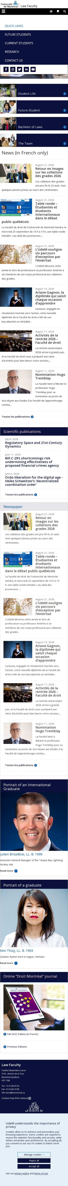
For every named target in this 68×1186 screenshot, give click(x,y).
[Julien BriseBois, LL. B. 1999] (34, 821)
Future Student (29, 110)
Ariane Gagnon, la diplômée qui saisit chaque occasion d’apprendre (50, 297)
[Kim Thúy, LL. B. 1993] (34, 917)
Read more (6, 870)
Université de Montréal (9, 4)
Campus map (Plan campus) (15, 1098)
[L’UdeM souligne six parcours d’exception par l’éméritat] (16, 254)
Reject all (34, 1160)
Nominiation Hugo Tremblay (50, 376)
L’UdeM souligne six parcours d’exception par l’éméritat (48, 255)
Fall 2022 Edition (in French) (22, 1034)
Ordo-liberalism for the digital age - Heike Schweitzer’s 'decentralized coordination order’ (34, 481)
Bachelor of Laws (30, 127)
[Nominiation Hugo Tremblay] (16, 382)
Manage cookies (34, 1154)
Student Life (27, 94)
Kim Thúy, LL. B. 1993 (16, 950)
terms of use (41, 1173)
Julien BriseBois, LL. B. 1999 (21, 854)
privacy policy (22, 1173)
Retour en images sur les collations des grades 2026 (49, 172)
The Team (25, 143)
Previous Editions (17, 1046)
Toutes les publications (16, 416)
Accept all (34, 1166)
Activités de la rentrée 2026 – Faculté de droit (48, 339)
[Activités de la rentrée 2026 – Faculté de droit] (16, 341)
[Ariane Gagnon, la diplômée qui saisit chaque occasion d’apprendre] (16, 297)
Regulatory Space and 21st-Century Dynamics (33, 444)
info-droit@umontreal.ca (13, 1092)
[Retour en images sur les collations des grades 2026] (16, 173)
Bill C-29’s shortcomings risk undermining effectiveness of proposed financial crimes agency (32, 462)
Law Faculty (29, 5)
